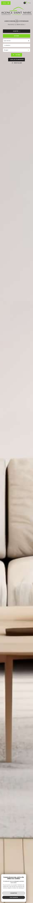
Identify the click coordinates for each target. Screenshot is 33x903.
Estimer (16, 36)
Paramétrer (13, 893)
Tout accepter (14, 897)
